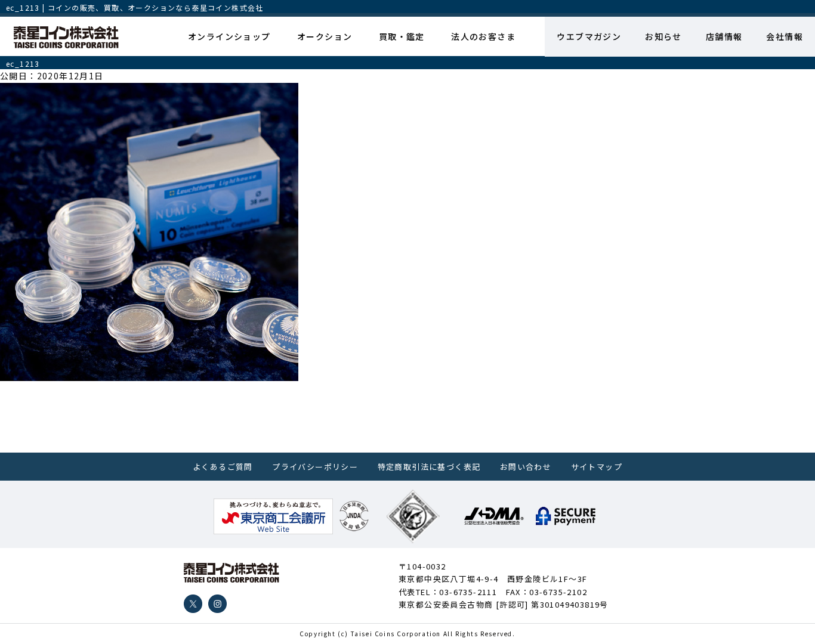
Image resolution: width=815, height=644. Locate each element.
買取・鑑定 (402, 36)
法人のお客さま (483, 36)
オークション (324, 36)
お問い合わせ (525, 466)
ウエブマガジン (589, 36)
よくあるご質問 (223, 466)
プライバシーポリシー (315, 466)
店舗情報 (724, 36)
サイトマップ (596, 466)
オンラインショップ (229, 36)
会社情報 (784, 36)
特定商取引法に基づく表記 (429, 466)
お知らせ (663, 36)
